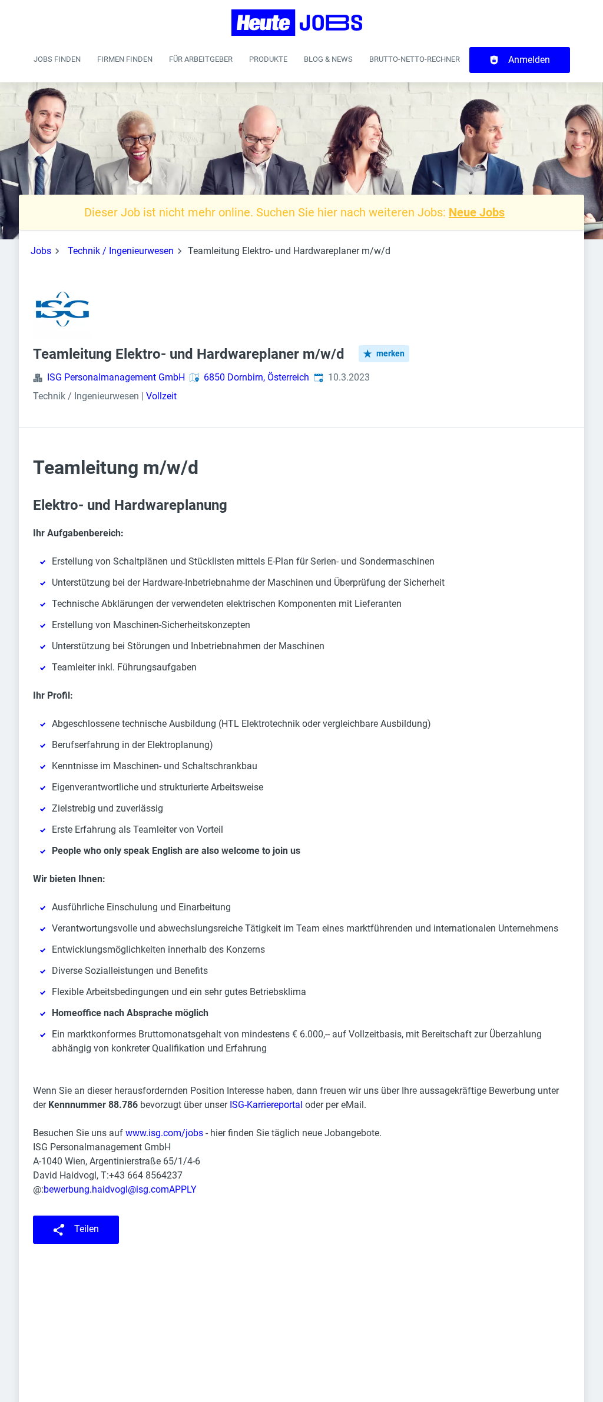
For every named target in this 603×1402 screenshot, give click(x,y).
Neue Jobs (477, 212)
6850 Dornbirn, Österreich (256, 377)
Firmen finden (125, 59)
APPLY (183, 1189)
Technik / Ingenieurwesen (121, 250)
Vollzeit (161, 396)
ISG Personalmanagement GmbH (116, 377)
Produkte (268, 59)
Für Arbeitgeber (201, 59)
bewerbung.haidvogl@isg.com (106, 1189)
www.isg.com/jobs (164, 1133)
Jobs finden (57, 59)
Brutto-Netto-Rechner (414, 59)
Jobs (41, 250)
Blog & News (328, 59)
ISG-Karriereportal (266, 1104)
